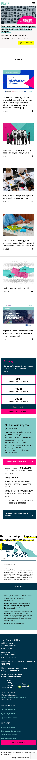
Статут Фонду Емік (8, 727)
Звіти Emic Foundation (9, 735)
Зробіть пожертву (18, 742)
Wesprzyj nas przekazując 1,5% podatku (18, 514)
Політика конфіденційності (11, 731)
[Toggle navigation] (33, 3)
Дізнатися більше (26, 43)
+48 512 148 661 (6, 699)
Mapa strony (17, 752)
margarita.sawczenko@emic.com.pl (13, 697)
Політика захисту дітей (9, 738)
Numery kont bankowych (15, 462)
